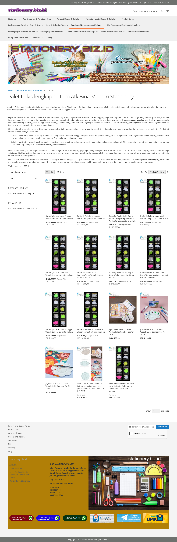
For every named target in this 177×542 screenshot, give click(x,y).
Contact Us (12, 440)
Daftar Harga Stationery (19, 481)
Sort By (144, 172)
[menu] (88, 28)
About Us (13, 465)
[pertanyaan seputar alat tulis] (129, 521)
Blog (10, 451)
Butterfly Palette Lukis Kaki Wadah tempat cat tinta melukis (59, 273)
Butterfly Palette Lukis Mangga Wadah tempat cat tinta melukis (59, 330)
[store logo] (27, 10)
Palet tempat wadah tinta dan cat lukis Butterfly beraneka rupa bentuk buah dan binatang (121, 387)
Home (10, 90)
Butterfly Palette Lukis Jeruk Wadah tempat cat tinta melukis (154, 217)
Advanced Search (15, 433)
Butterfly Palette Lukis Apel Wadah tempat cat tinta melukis (91, 217)
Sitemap (11, 447)
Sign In (146, 2)
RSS (9, 444)
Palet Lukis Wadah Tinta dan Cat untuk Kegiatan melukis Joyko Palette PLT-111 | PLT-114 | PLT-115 (90, 387)
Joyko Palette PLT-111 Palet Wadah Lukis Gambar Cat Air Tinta (121, 332)
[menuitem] (13, 19)
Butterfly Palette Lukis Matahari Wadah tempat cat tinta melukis (91, 330)
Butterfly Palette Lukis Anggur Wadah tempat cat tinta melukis (59, 217)
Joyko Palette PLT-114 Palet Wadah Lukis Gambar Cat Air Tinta (152, 332)
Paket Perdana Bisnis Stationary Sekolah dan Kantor (19, 474)
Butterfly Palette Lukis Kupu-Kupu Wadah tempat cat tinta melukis (121, 275)
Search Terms (14, 429)
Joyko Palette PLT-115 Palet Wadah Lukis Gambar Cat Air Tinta (57, 386)
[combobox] (148, 11)
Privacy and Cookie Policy (19, 426)
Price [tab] (12, 178)
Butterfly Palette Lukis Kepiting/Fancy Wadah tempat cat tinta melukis (90, 275)
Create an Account (161, 2)
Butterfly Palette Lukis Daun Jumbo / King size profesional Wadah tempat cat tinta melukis (122, 218)
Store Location (15, 468)
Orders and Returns (17, 437)
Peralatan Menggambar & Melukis (29, 90)
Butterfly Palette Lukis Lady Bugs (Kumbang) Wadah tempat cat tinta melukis (154, 275)
